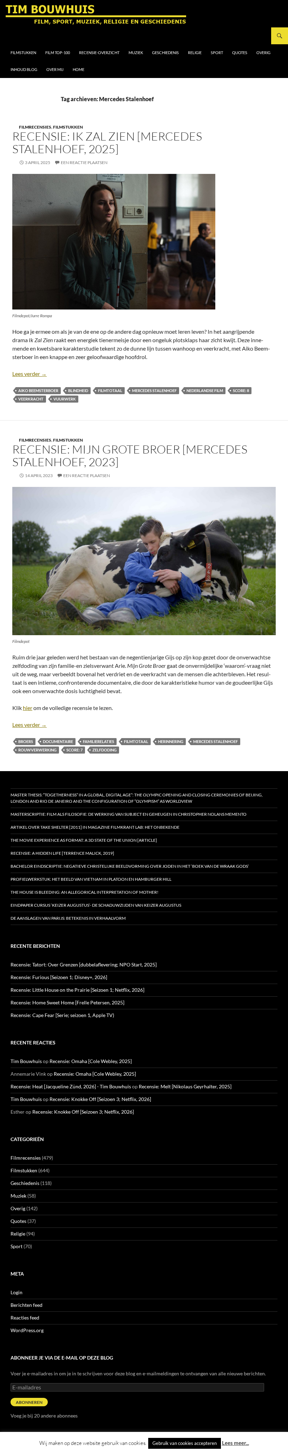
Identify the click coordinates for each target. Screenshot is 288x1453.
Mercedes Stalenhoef (154, 390)
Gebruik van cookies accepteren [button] (184, 1443)
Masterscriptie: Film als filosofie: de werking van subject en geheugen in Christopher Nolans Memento (129, 814)
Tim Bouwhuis (26, 1061)
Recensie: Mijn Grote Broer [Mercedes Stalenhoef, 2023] (129, 455)
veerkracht (31, 399)
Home (78, 69)
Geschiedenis (165, 52)
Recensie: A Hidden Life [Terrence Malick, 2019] (62, 853)
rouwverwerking (37, 750)
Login (16, 1292)
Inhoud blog (24, 69)
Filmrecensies (35, 127)
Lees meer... (235, 1443)
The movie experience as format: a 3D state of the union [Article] (84, 840)
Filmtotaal (110, 390)
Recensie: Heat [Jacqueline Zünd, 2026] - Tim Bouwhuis (71, 1086)
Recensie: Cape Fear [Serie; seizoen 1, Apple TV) (62, 1015)
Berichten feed (26, 1305)
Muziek (136, 52)
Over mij (55, 69)
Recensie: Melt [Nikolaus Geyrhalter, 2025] (185, 1086)
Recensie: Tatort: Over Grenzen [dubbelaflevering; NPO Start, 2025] (84, 964)
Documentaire (58, 741)
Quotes (239, 52)
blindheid (78, 390)
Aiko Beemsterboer (38, 390)
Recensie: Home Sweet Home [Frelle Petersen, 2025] (67, 1002)
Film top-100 (57, 52)
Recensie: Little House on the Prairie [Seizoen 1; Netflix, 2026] (77, 990)
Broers (25, 741)
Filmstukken (23, 52)
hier (27, 707)
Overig (263, 52)
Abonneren (29, 1402)
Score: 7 (74, 750)
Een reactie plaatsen (84, 162)
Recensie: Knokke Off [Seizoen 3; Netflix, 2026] (100, 1099)
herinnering (170, 741)
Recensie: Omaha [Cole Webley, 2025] (91, 1061)
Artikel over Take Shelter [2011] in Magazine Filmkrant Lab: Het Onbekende (95, 827)
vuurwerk (64, 399)
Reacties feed (25, 1318)
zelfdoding (104, 750)
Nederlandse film (204, 390)
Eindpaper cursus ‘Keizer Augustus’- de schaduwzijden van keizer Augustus (96, 905)
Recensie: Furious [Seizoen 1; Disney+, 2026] (59, 977)
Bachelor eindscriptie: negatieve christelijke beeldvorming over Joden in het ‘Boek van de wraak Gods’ (130, 866)
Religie (195, 52)
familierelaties (98, 741)
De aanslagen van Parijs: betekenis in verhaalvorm (68, 918)
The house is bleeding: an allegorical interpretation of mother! (84, 892)
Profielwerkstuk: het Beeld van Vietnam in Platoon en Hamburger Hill (91, 879)
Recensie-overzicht (99, 52)
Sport (217, 52)
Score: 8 (241, 390)
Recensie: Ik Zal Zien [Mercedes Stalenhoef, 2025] (107, 142)
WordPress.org (27, 1330)
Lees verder (29, 373)
